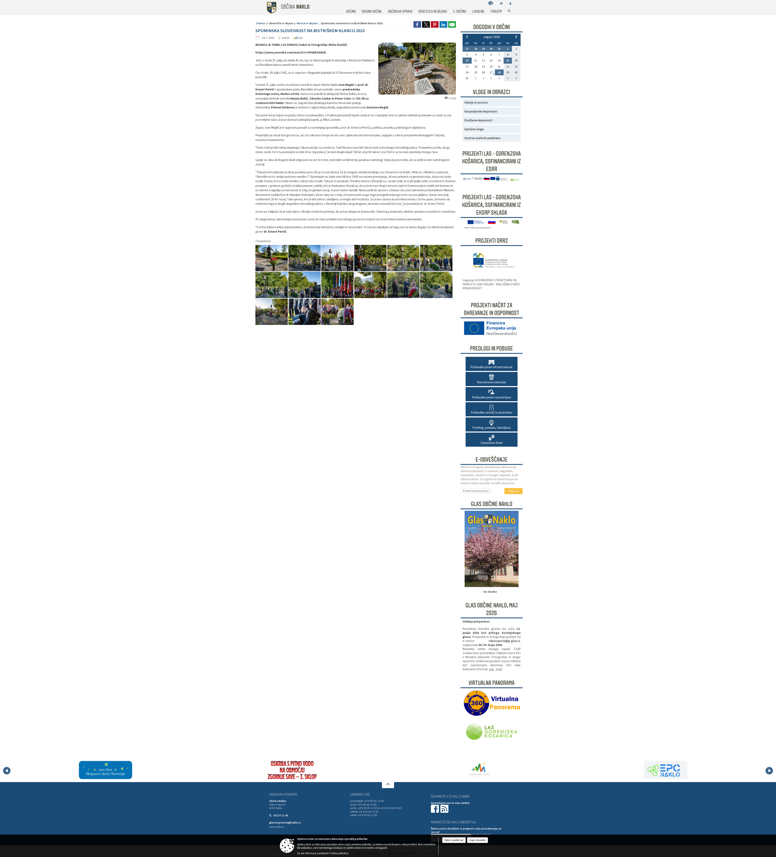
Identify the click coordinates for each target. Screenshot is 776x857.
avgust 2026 (492, 37)
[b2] (271, 258)
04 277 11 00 (280, 815)
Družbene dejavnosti (478, 120)
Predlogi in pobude (491, 348)
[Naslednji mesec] (516, 36)
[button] (7, 770)
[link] (417, 24)
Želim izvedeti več (454, 840)
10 (467, 60)
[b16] (337, 312)
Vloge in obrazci (491, 92)
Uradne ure (360, 794)
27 (467, 48)
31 (499, 48)
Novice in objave (307, 23)
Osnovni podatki (283, 794)
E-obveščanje (492, 459)
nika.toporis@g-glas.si (504, 641)
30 (491, 48)
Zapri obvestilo (477, 840)
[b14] (271, 312)
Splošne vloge (474, 129)
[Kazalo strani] (501, 3)
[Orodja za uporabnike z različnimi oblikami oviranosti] (490, 3)
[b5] (370, 258)
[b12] (403, 285)
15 (507, 60)
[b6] (403, 258)
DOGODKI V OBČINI (491, 27)
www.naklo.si (276, 827)
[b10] (337, 285)
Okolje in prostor (476, 102)
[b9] (304, 285)
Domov (260, 23)
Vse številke (490, 591)
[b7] (436, 258)
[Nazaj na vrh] (388, 785)
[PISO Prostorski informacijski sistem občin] (676, 770)
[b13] (436, 285)
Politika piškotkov (339, 853)
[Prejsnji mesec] (467, 36)
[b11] (370, 285)
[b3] (304, 258)
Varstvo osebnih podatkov (482, 138)
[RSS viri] (444, 808)
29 (483, 48)
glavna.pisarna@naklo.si (285, 822)
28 (475, 48)
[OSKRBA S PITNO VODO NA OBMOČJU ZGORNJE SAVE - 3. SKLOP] (116, 770)
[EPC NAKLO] (489, 770)
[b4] (337, 258)
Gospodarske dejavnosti (480, 111)
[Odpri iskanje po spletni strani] (509, 10)
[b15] (304, 312)
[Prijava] (510, 3)
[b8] (271, 285)
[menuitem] (351, 7)
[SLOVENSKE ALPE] (303, 770)
